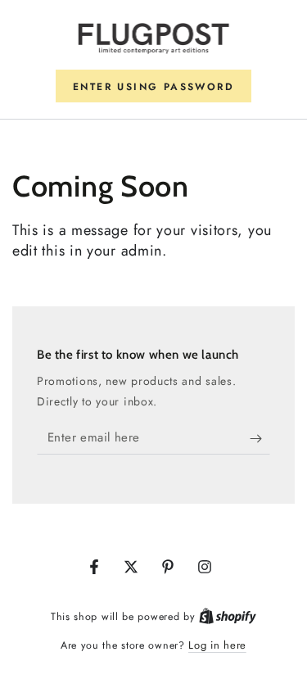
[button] (153, 86)
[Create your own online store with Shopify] (227, 616)
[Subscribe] (260, 438)
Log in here (217, 645)
